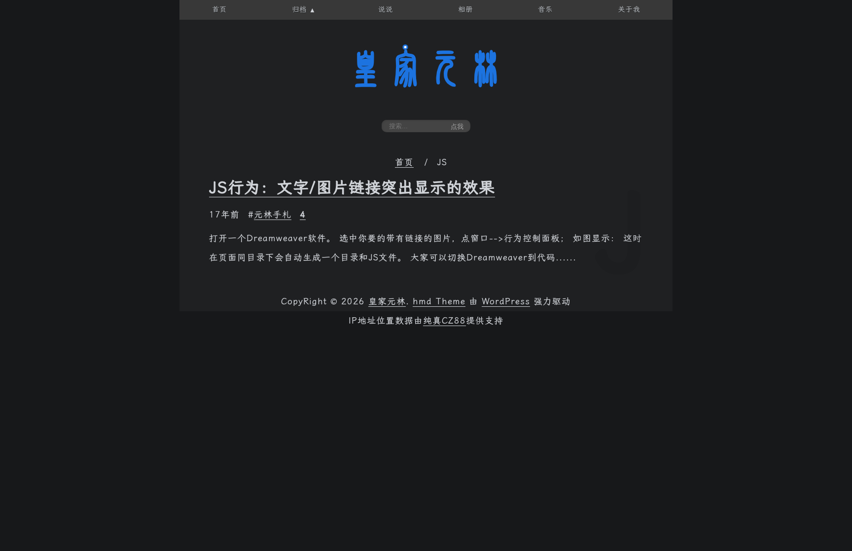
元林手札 (272, 215)
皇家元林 (426, 68)
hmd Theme (439, 301)
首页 (404, 162)
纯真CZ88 (444, 321)
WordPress (506, 301)
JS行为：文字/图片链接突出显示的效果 (352, 187)
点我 (457, 126)
